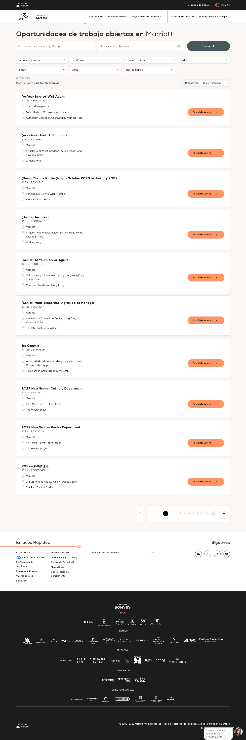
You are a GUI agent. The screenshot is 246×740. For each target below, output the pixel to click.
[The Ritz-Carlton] (104, 623)
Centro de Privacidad (62, 562)
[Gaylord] (174, 642)
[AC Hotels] (127, 661)
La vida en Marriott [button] (180, 16)
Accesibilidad (23, 552)
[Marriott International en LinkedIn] (198, 554)
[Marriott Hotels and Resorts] (27, 641)
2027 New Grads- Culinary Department (52, 388)
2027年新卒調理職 (35, 466)
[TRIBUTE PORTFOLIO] (124, 640)
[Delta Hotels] (54, 641)
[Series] (140, 681)
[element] (105, 700)
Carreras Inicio (95, 16)
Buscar (206, 46)
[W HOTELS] (143, 622)
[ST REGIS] (132, 622)
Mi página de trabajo (198, 5)
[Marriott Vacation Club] (158, 641)
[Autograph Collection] (108, 641)
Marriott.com (58, 567)
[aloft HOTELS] (148, 660)
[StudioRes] (122, 700)
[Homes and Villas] (156, 700)
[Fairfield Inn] (115, 660)
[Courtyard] (66, 660)
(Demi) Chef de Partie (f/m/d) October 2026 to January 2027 (69, 178)
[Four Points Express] (124, 682)
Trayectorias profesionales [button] (146, 16)
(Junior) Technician (36, 217)
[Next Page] (214, 513)
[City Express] (107, 682)
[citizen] (137, 662)
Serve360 (21, 580)
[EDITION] (88, 621)
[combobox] (55, 46)
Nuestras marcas (117, 16)
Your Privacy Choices (32, 557)
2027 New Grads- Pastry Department (51, 427)
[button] (41, 60)
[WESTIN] (65, 640)
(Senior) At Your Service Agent (45, 260)
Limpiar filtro (23, 77)
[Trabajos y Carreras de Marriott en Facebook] (207, 554)
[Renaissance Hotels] (93, 641)
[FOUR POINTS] (81, 661)
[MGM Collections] (189, 640)
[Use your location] (179, 46)
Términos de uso (60, 552)
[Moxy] (160, 660)
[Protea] (177, 661)
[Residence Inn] (77, 699)
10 (206, 513)
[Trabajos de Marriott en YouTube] (226, 554)
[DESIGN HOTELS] (142, 640)
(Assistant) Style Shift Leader (44, 135)
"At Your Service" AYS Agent (43, 96)
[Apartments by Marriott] (140, 700)
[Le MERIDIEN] (79, 640)
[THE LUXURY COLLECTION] (119, 622)
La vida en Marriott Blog (64, 557)
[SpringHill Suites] (98, 661)
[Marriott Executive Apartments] (170, 699)
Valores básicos (24, 575)
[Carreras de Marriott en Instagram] (217, 554)
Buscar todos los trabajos (213, 16)
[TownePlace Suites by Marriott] (92, 699)
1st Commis (30, 345)
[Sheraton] (41, 641)
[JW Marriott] (156, 622)
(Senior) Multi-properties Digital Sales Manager (58, 302)
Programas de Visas (26, 571)
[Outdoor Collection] (211, 641)
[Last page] (223, 513)
